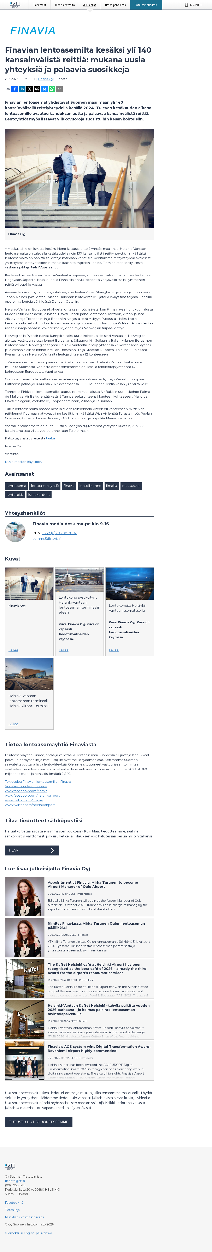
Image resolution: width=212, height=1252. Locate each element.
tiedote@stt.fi (15, 1181)
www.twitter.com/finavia (24, 800)
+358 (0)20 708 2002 (59, 533)
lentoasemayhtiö (45, 486)
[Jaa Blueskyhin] (44, 89)
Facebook (12, 1203)
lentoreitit (15, 495)
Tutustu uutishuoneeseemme (38, 1122)
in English (27, 1233)
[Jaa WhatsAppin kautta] (52, 89)
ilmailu (111, 486)
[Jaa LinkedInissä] (22, 89)
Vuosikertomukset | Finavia (26, 786)
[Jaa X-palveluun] (29, 89)
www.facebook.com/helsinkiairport (32, 795)
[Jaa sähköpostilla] (59, 89)
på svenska (44, 1233)
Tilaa (13, 850)
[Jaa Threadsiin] (37, 89)
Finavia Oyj (46, 79)
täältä (50, 438)
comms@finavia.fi (47, 539)
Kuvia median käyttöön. (23, 462)
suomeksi (12, 1233)
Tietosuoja (12, 1210)
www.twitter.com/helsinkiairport (30, 805)
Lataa (13, 650)
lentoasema (16, 486)
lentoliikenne (90, 486)
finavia (69, 486)
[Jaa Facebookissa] (14, 89)
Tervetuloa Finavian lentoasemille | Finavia (38, 782)
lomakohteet (39, 495)
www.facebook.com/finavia (26, 791)
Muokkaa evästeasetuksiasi (24, 1217)
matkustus (131, 486)
